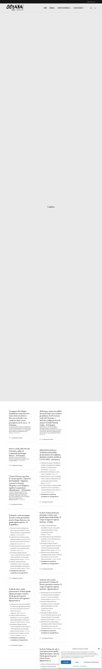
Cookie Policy (76, 666)
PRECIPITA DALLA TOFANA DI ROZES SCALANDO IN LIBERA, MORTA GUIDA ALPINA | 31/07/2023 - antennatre (50, 455)
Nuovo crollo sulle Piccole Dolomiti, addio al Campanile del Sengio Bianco (19, 459)
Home (45, 8)
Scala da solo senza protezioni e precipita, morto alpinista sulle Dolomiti (51, 539)
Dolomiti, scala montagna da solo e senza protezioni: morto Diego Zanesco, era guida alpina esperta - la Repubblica (19, 520)
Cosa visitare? (78, 8)
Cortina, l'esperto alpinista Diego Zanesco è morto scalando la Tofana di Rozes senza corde (51, 488)
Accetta (66, 662)
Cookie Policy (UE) (91, 1)
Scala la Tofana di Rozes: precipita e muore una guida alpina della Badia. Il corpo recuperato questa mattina (50, 530)
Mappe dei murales (64, 8)
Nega (77, 662)
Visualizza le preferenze (91, 662)
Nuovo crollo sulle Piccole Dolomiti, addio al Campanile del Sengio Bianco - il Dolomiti (19, 452)
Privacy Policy (83, 666)
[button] (99, 649)
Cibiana (51, 8)
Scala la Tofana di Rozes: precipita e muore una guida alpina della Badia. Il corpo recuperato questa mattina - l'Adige (50, 517)
